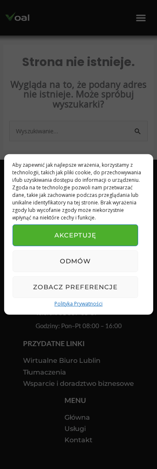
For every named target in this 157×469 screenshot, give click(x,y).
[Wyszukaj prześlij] (137, 131)
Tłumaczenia (44, 372)
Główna (77, 417)
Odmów (75, 261)
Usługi (75, 429)
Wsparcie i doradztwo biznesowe (78, 383)
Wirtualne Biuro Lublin (61, 360)
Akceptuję (75, 235)
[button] (141, 18)
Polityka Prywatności (78, 303)
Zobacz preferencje (75, 287)
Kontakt (78, 440)
